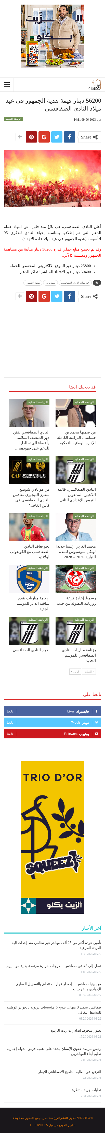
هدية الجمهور (33, 282)
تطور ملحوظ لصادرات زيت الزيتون (75, 1030)
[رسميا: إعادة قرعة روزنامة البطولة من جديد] (76, 579)
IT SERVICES (39, 1125)
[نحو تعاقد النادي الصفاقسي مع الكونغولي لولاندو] (29, 527)
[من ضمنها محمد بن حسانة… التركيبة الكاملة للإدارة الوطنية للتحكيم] (76, 413)
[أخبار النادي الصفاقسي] (29, 631)
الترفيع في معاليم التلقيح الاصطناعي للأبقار (69, 1072)
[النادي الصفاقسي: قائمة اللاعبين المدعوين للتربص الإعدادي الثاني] (76, 470)
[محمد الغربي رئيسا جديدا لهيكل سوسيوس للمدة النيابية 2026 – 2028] (76, 527)
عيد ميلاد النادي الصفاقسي (75, 282)
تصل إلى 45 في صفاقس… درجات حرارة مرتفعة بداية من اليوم (53, 966)
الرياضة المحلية (13, 118)
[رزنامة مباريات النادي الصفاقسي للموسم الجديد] (76, 631)
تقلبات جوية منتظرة (86, 1090)
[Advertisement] (52, 333)
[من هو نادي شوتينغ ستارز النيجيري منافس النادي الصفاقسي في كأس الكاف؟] (29, 470)
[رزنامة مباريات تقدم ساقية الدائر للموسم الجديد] (29, 579)
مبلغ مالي (50, 282)
